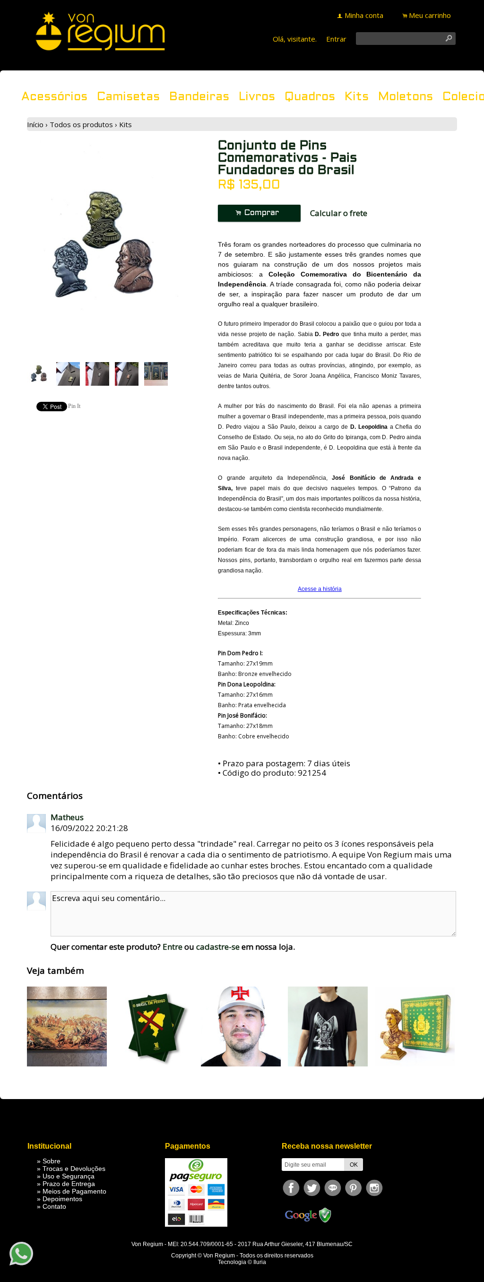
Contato (54, 1206)
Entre (172, 946)
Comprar (259, 212)
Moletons (405, 97)
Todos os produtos (81, 124)
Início (35, 124)
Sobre (51, 1161)
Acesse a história (320, 589)
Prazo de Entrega (69, 1183)
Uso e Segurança (69, 1176)
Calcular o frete (338, 213)
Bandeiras (199, 97)
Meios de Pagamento (74, 1191)
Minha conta (364, 15)
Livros (257, 97)
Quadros (310, 97)
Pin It (74, 406)
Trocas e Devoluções (74, 1168)
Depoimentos (62, 1199)
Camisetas (128, 97)
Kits (357, 97)
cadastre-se (218, 946)
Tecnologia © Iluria (242, 1262)
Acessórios (54, 97)
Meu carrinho (430, 15)
